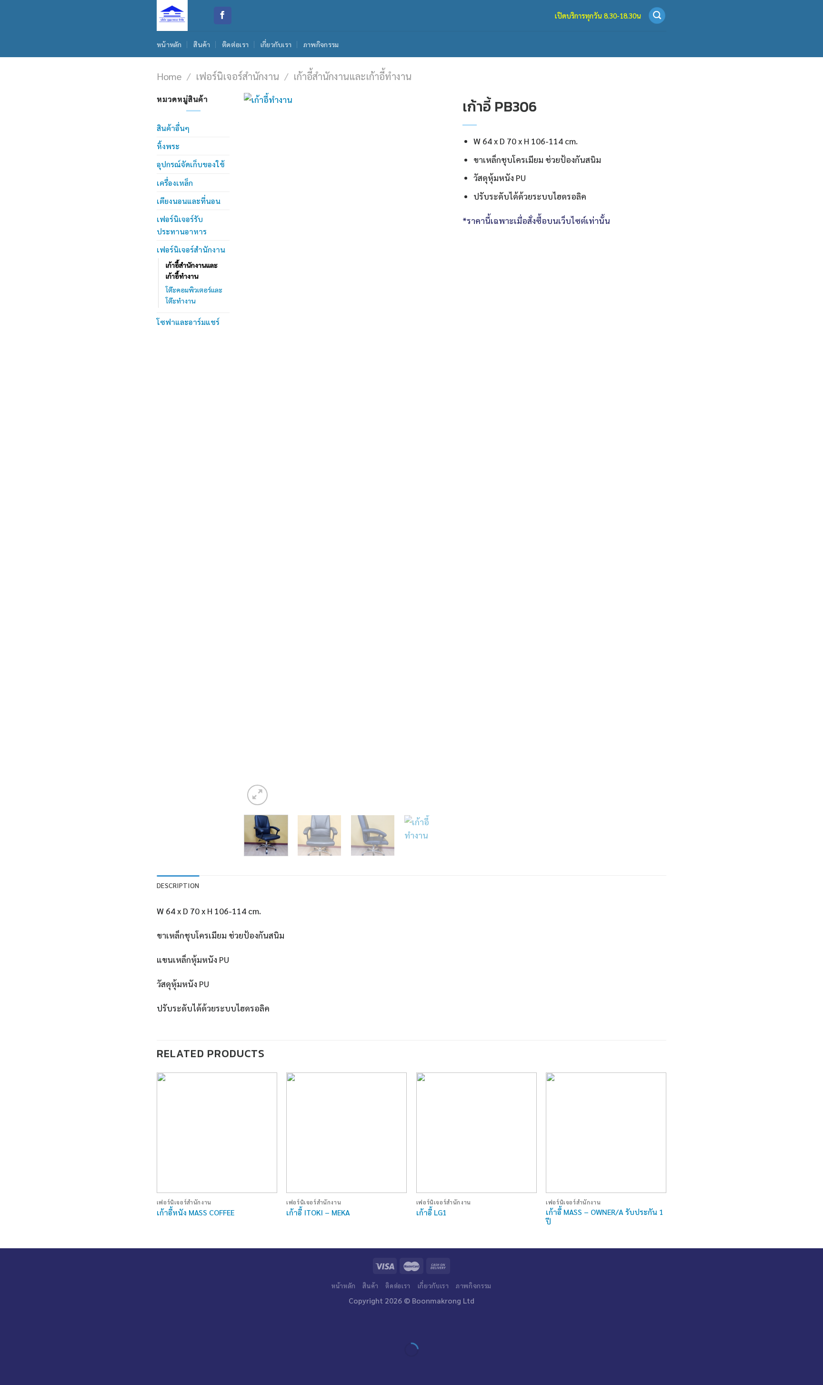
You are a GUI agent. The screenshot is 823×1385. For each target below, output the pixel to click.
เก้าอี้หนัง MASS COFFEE (195, 1212)
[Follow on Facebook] (222, 15)
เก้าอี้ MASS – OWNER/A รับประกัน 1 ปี (604, 1217)
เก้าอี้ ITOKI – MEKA (318, 1212)
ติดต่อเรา (235, 44)
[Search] (657, 15)
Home (169, 76)
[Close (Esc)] (10, 1324)
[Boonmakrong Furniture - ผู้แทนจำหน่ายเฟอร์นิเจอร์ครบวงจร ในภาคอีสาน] (178, 15)
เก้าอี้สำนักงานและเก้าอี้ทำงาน (352, 76)
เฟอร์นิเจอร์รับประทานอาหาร (182, 225)
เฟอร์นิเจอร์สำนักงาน (237, 76)
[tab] (178, 885)
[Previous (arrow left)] (10, 1367)
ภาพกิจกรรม (321, 44)
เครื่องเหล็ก (175, 183)
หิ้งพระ (168, 146)
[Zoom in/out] (39, 1324)
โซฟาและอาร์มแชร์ (188, 322)
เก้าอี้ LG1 (431, 1212)
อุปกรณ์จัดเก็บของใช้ (191, 164)
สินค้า (201, 44)
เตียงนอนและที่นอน (189, 201)
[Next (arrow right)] (39, 1367)
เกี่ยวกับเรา (276, 44)
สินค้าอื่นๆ (173, 128)
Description (178, 885)
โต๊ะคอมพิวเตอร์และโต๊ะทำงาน (194, 295)
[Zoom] (257, 795)
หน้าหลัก (169, 44)
